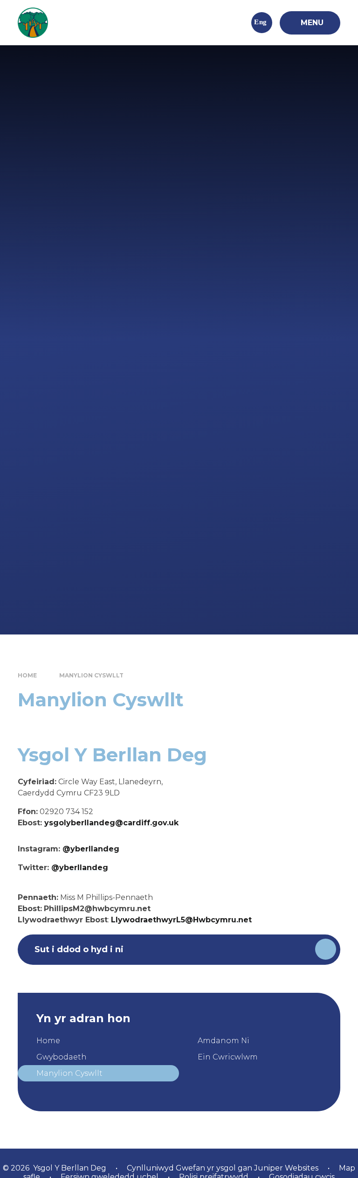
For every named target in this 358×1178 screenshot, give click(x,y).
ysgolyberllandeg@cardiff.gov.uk (111, 822)
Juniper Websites (285, 1168)
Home (27, 675)
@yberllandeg (90, 848)
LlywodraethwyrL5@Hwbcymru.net (181, 919)
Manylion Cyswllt (91, 675)
